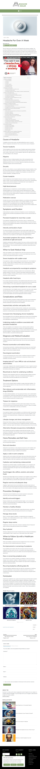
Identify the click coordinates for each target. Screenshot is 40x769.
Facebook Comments (14, 645)
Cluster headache (8, 84)
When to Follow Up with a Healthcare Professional (13, 131)
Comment (5, 651)
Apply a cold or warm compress (11, 119)
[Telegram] (12, 45)
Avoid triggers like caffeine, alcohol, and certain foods (14, 121)
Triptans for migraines (9, 112)
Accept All (20, 764)
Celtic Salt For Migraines (11, 620)
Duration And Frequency (8, 627)
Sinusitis (7, 83)
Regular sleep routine (9, 128)
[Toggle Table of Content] (28, 78)
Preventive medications (9, 113)
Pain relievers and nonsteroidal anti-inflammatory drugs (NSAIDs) (16, 110)
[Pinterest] (8, 45)
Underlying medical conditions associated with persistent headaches (16, 102)
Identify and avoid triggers (10, 125)
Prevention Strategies (8, 124)
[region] (13, 761)
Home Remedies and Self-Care (9, 116)
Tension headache (8, 80)
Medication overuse (9, 86)
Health (34, 627)
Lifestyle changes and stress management (12, 114)
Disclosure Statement (33, 756)
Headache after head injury (10, 96)
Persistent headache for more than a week (12, 89)
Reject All (13, 764)
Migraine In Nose (29, 620)
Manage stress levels (9, 127)
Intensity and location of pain (10, 90)
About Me (30, 753)
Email (4, 671)
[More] (16, 45)
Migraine (7, 81)
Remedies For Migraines (28, 605)
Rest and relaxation (9, 118)
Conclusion (6, 136)
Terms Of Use (31, 755)
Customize (7, 764)
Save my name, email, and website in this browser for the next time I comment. (19, 681)
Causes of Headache (7, 79)
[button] (20, 11)
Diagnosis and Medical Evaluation (10, 103)
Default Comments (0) (6, 645)
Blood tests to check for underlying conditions (13, 108)
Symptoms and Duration (8, 87)
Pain (33, 629)
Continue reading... (6, 696)
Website (5, 676)
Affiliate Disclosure (32, 758)
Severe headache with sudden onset (11, 93)
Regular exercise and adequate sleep (11, 122)
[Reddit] (10, 45)
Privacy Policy (31, 762)
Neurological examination (10, 106)
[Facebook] (4, 45)
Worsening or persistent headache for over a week (13, 97)
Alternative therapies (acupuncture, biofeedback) (13, 115)
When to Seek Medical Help (9, 92)
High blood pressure (9, 85)
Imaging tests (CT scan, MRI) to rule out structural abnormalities (15, 107)
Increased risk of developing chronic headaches (13, 101)
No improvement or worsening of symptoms (12, 132)
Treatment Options (7, 109)
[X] (6, 45)
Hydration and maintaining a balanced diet (12, 120)
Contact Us (31, 764)
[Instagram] (14, 45)
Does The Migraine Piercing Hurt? (11, 605)
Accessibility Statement (31, 760)
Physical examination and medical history (12, 104)
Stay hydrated (8, 130)
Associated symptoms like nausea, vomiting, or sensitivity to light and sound (17, 91)
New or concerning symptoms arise (11, 133)
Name (4, 666)
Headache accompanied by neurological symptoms (14, 95)
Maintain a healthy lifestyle (10, 126)
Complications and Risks (8, 98)
